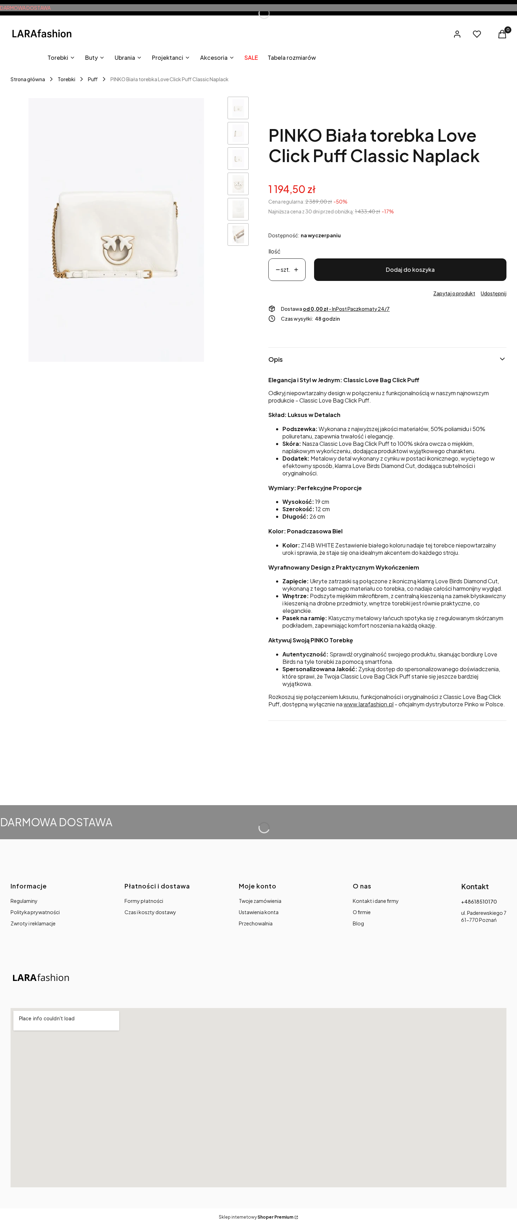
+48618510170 (479, 901)
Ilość (274, 251)
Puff (93, 79)
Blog (358, 923)
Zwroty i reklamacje (33, 923)
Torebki (66, 79)
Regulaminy (24, 901)
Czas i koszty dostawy (150, 912)
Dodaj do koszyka (410, 269)
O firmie (362, 912)
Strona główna (28, 79)
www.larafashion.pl (369, 704)
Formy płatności (144, 901)
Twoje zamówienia (260, 901)
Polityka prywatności (35, 912)
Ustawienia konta (259, 912)
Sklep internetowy (256, 1217)
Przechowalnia (256, 923)
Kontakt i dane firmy (376, 901)
